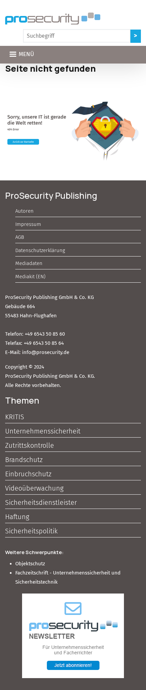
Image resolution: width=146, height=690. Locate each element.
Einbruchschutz (28, 474)
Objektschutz (30, 564)
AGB (19, 237)
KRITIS (14, 417)
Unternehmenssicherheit (42, 431)
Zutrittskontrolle (29, 445)
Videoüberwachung (34, 488)
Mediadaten (28, 263)
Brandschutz (23, 460)
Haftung (17, 517)
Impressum (28, 224)
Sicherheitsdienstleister (41, 502)
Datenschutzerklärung (40, 250)
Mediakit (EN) (30, 276)
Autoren (24, 211)
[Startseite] (53, 18)
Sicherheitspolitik (31, 531)
